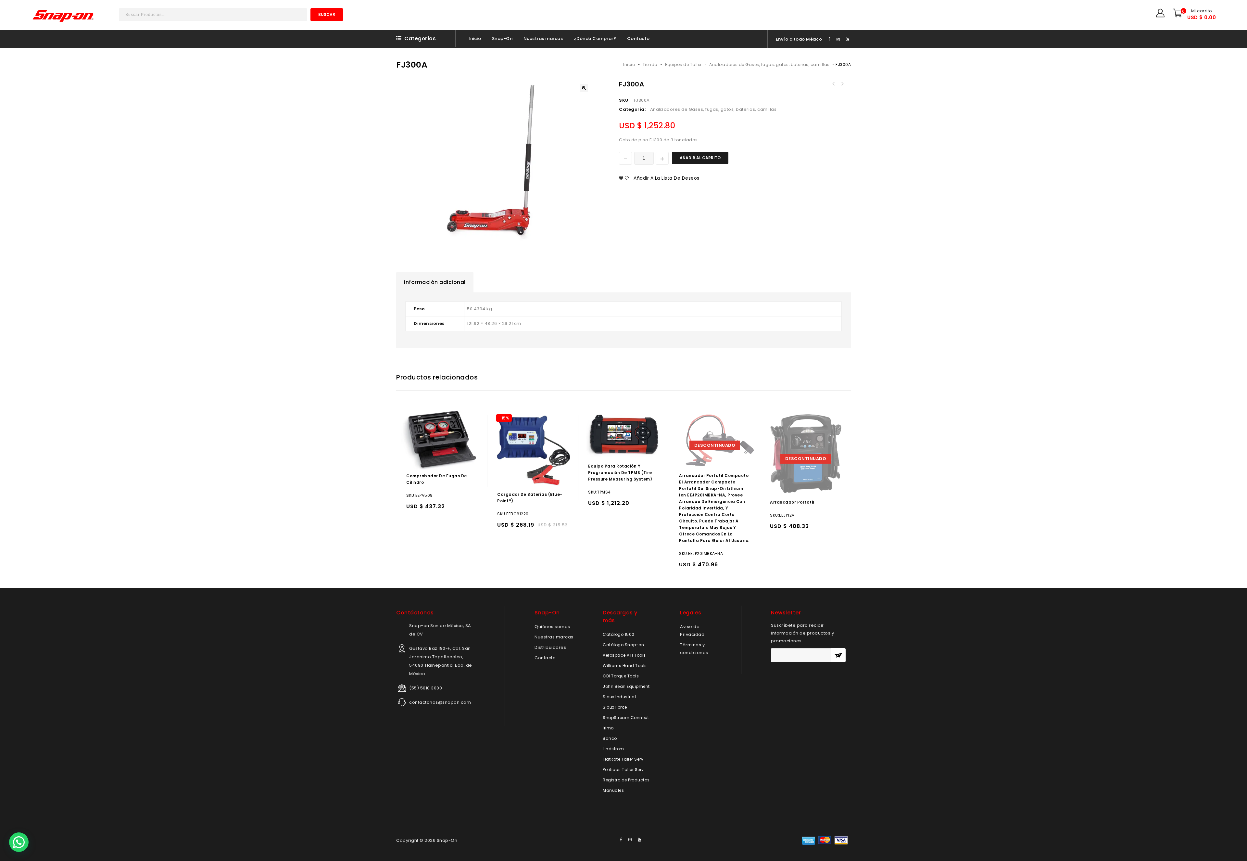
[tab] (434, 282)
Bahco (610, 738)
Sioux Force (615, 707)
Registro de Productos (626, 780)
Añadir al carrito (700, 158)
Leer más (685, 567)
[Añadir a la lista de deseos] (425, 509)
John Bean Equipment (626, 686)
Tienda (650, 64)
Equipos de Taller (683, 64)
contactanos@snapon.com (440, 702)
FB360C (842, 83)
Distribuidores (550, 647)
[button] (19, 842)
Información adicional (435, 282)
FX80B (833, 83)
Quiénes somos (552, 626)
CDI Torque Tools (621, 676)
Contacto (638, 38)
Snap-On (502, 38)
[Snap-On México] (63, 15)
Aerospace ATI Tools (624, 655)
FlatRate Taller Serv (623, 759)
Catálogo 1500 (619, 634)
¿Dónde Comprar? (595, 38)
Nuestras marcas (543, 38)
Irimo (608, 728)
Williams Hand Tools (625, 665)
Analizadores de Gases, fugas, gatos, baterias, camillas (769, 64)
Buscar (326, 14)
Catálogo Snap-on (623, 645)
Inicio (475, 38)
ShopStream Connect (626, 717)
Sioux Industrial (619, 697)
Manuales (613, 790)
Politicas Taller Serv (623, 769)
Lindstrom (613, 749)
